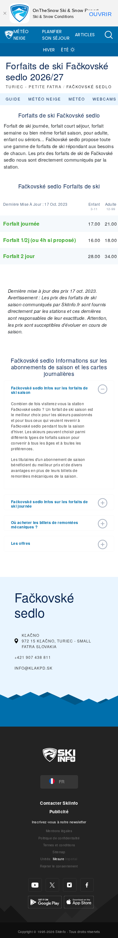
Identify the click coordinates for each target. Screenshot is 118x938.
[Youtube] (35, 885)
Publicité (59, 811)
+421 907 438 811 (32, 657)
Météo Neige (21, 34)
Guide (13, 98)
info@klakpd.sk (33, 667)
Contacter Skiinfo (59, 803)
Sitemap (59, 851)
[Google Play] (45, 901)
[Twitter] (52, 885)
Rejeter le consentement (59, 866)
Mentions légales (59, 830)
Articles (85, 35)
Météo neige (44, 98)
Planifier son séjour (56, 34)
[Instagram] (69, 885)
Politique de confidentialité (59, 838)
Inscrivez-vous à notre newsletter (59, 821)
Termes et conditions (59, 845)
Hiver (49, 50)
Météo (77, 98)
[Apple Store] (79, 901)
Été (65, 50)
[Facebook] (87, 885)
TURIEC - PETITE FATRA (34, 86)
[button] (108, 34)
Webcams (104, 98)
